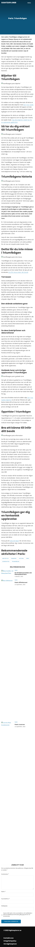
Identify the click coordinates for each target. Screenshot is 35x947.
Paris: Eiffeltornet (21, 582)
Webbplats (4, 906)
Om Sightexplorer (10, 944)
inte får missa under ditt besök (18, 272)
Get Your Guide (28, 105)
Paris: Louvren (20, 724)
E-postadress (5, 899)
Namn (3, 891)
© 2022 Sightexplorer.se (12, 930)
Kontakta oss (9, 938)
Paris (27, 558)
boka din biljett (14, 541)
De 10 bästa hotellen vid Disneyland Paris (23, 573)
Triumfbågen (15, 561)
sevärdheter (5, 561)
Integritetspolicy (10, 941)
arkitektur (5, 558)
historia (21, 558)
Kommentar (5, 874)
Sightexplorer (8, 2)
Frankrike (13, 558)
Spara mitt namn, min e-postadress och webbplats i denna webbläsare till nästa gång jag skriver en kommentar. (17, 914)
